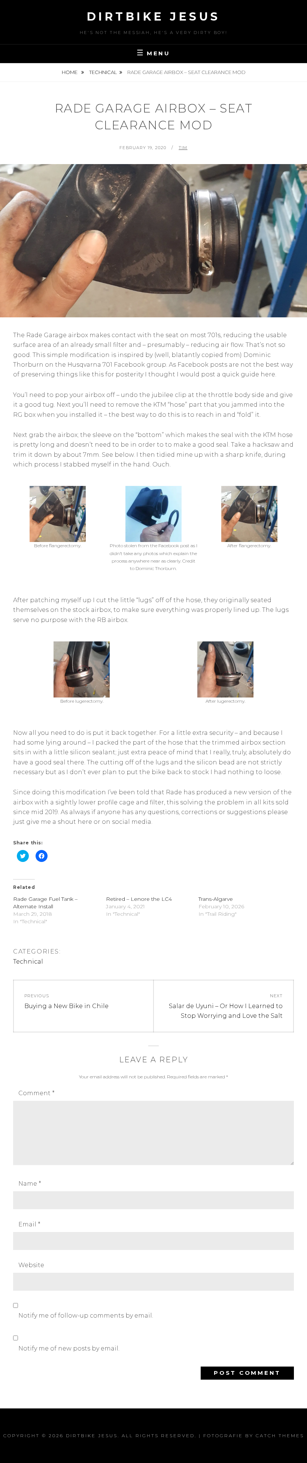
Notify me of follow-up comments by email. (85, 1315)
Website (31, 1265)
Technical (103, 72)
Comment (36, 1093)
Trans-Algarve (215, 899)
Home (70, 72)
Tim (183, 147)
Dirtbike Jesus (154, 17)
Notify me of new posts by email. (68, 1348)
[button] (58, 521)
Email (29, 1224)
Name (29, 1183)
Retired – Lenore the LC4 (139, 899)
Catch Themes (280, 1435)
